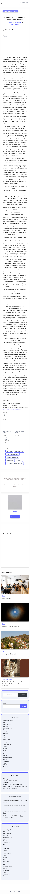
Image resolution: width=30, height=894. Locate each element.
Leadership (6, 743)
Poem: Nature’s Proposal (6, 438)
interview (5, 741)
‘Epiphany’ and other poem (10, 626)
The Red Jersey (22, 805)
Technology (6, 761)
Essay (4, 735)
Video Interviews (7, 765)
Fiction (4, 737)
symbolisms (10, 460)
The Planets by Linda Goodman (14, 463)
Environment (6, 733)
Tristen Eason (6, 808)
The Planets (18, 460)
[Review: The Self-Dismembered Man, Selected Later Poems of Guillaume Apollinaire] (15, 668)
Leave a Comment (15, 24)
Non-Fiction (6, 752)
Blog (4, 722)
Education (5, 732)
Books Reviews (5, 679)
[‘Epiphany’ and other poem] (15, 612)
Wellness (5, 767)
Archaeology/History (8, 720)
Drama (4, 730)
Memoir (5, 748)
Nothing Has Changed (9, 654)
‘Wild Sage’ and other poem (10, 788)
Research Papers (7, 757)
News (4, 750)
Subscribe (22, 695)
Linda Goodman (19, 451)
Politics (5, 755)
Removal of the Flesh (17, 808)
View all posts (15, 517)
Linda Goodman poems (12, 454)
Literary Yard (24, 2)
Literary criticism (7, 11)
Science (5, 759)
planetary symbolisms (12, 457)
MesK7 (18, 892)
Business (5, 726)
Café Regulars (6, 598)
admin (10, 22)
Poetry (15, 11)
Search (4, 703)
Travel (4, 763)
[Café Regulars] (15, 584)
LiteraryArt (5, 746)
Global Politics (6, 739)
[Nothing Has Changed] (15, 640)
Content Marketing (7, 728)
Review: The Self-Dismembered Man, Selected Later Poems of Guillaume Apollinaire (13, 684)
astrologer (9, 451)
